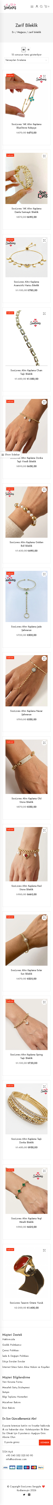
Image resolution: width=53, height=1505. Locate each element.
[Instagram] (29, 1494)
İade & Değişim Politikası (15, 1356)
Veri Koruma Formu (12, 1382)
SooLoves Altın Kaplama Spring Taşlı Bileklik (26, 1056)
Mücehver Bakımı (11, 1402)
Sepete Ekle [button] (26, 139)
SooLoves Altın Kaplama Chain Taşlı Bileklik (26, 372)
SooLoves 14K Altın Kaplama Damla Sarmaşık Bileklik (26, 210)
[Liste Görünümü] (28, 49)
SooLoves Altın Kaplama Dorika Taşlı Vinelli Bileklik (26, 459)
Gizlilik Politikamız (11, 1345)
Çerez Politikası (10, 1350)
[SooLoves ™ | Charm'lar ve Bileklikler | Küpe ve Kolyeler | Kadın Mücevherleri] (10, 6)
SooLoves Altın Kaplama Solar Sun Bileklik (26, 972)
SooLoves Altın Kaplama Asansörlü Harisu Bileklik (26, 283)
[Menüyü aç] (32, 7)
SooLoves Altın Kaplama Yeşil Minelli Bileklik (26, 1220)
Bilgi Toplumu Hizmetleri (15, 1396)
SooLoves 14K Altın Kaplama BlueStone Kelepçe (26, 126)
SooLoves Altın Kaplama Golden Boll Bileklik (26, 544)
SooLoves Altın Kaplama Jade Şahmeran (26, 628)
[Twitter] (24, 1494)
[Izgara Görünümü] (24, 49)
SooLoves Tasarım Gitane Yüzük (26, 1303)
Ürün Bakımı (8, 1408)
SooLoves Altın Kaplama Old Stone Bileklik (26, 800)
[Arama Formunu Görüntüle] (41, 6)
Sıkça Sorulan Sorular (13, 1361)
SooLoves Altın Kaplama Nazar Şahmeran (26, 712)
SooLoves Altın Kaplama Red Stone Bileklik (26, 887)
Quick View (44, 77)
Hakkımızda (8, 1339)
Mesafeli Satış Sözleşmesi (16, 1387)
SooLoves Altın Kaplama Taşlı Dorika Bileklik (26, 1140)
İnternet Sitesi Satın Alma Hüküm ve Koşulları (26, 1367)
